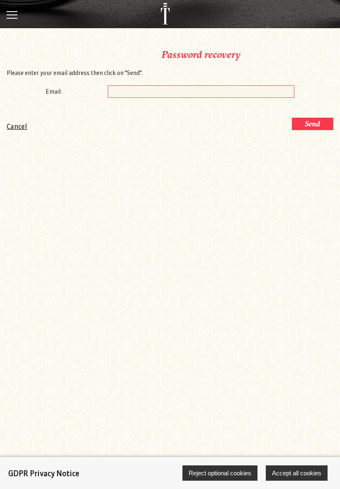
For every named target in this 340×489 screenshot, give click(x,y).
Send (312, 123)
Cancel (17, 126)
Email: (54, 91)
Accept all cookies (296, 473)
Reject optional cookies (220, 473)
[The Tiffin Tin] (161, 13)
